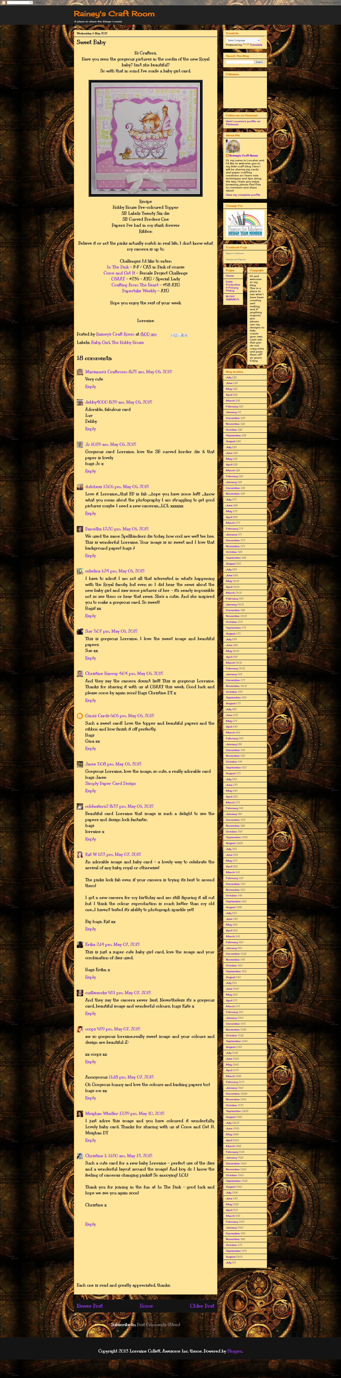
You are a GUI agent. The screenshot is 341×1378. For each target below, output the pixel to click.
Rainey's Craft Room (114, 13)
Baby (95, 342)
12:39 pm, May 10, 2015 (141, 1113)
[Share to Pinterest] (186, 335)
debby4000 (96, 402)
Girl (106, 342)
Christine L (96, 1155)
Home (146, 1306)
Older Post (202, 1306)
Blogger (234, 1351)
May (229, 388)
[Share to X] (179, 335)
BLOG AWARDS (232, 298)
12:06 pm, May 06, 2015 (126, 486)
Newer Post (90, 1306)
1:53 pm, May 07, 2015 (119, 854)
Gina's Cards (97, 715)
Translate (256, 44)
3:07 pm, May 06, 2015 (115, 631)
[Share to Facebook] (182, 335)
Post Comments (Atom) (158, 1324)
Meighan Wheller (101, 1113)
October (231, 429)
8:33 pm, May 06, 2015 (132, 806)
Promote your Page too (236, 259)
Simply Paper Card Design (110, 783)
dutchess (93, 486)
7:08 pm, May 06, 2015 (119, 764)
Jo (87, 444)
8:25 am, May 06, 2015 (150, 371)
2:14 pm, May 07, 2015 (118, 944)
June (229, 382)
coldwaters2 (97, 806)
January (231, 412)
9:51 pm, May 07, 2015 (129, 992)
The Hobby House (128, 342)
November (233, 423)
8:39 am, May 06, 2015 (130, 402)
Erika (90, 944)
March (230, 400)
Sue (88, 631)
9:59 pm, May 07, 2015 (118, 1029)
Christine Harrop (101, 673)
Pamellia (93, 528)
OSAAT (118, 278)
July (228, 377)
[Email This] (172, 335)
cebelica (92, 571)
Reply (90, 386)
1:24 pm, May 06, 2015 (123, 571)
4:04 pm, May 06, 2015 (141, 673)
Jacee (90, 764)
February (232, 406)
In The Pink (118, 267)
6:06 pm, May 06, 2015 (132, 715)
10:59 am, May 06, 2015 (113, 444)
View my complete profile (243, 194)
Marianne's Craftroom (106, 371)
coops (90, 1029)
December (233, 417)
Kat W (91, 854)
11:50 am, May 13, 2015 (130, 1155)
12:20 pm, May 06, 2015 (126, 528)
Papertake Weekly (139, 290)
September (233, 435)
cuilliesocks (96, 992)
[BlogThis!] (176, 335)
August (231, 441)
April (229, 394)
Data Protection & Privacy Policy (233, 286)
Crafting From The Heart (135, 284)
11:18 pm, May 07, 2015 (131, 1077)
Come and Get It (119, 273)
